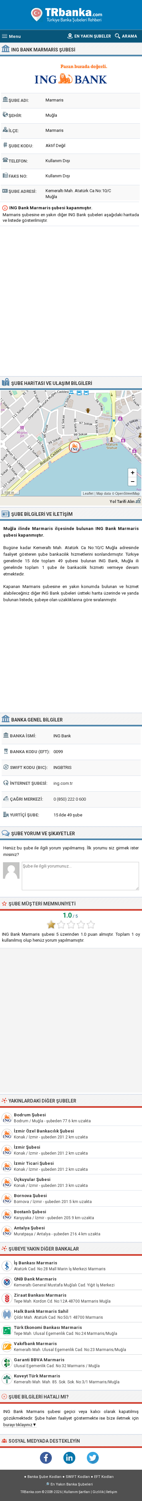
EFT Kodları (104, 1477)
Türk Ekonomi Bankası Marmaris (48, 1327)
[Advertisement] (71, 302)
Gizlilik (98, 1492)
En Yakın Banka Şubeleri (72, 1484)
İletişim (111, 1492)
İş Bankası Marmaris (35, 1262)
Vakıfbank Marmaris (35, 1343)
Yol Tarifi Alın (122, 501)
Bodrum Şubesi (30, 1114)
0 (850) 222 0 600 (69, 799)
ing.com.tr (63, 783)
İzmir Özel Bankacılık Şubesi (44, 1131)
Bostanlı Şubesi (30, 1211)
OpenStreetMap (127, 493)
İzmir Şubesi (27, 1147)
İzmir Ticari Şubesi (34, 1163)
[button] (71, 443)
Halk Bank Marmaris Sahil (41, 1311)
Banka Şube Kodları (44, 1477)
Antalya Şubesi (29, 1227)
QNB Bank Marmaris (35, 1279)
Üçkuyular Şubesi (32, 1179)
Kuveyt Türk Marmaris (37, 1375)
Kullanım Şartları (77, 1492)
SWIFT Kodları (78, 1477)
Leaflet (88, 493)
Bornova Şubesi (30, 1195)
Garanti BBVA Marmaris (39, 1359)
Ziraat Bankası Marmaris (40, 1295)
